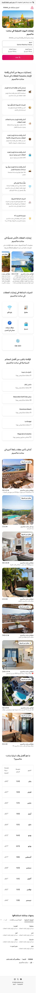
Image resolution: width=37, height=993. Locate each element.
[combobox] (18, 45)
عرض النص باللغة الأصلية (8, 2)
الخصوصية (20, 984)
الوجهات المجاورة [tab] (28, 920)
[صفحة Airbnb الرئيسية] (32, 7)
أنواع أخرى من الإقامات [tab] (16, 920)
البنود (14, 984)
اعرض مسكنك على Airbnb (11, 7)
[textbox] (25, 51)
